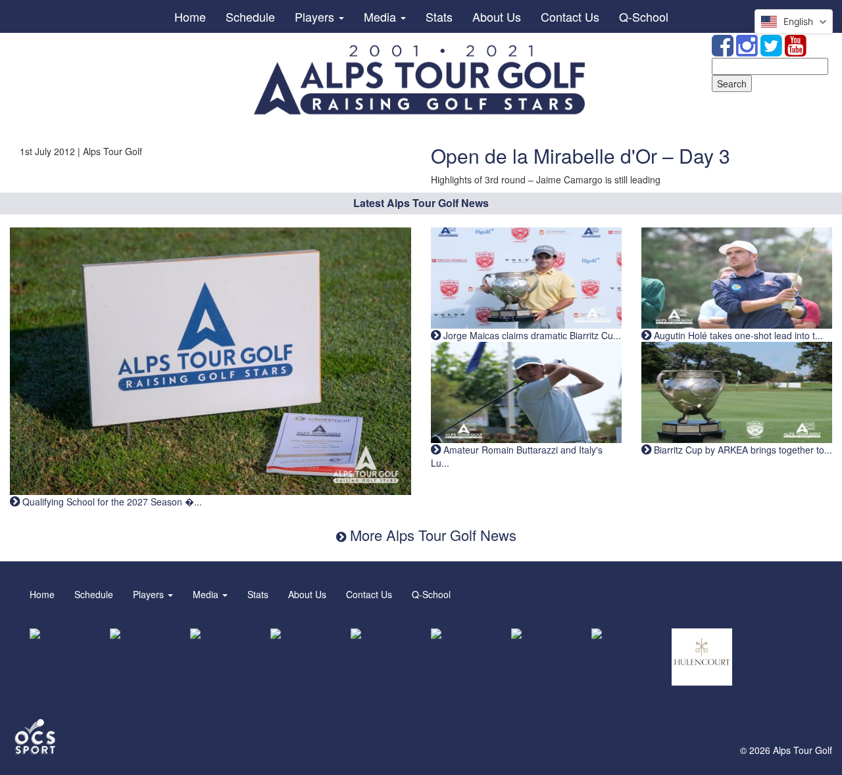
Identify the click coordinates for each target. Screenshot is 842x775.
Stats (439, 16)
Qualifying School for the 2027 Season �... (111, 501)
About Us (496, 16)
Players (316, 16)
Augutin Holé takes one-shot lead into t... (737, 335)
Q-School (643, 16)
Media (381, 16)
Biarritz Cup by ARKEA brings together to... (741, 449)
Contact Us (570, 16)
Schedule (250, 16)
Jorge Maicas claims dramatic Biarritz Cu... (531, 335)
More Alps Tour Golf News (431, 535)
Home (190, 16)
